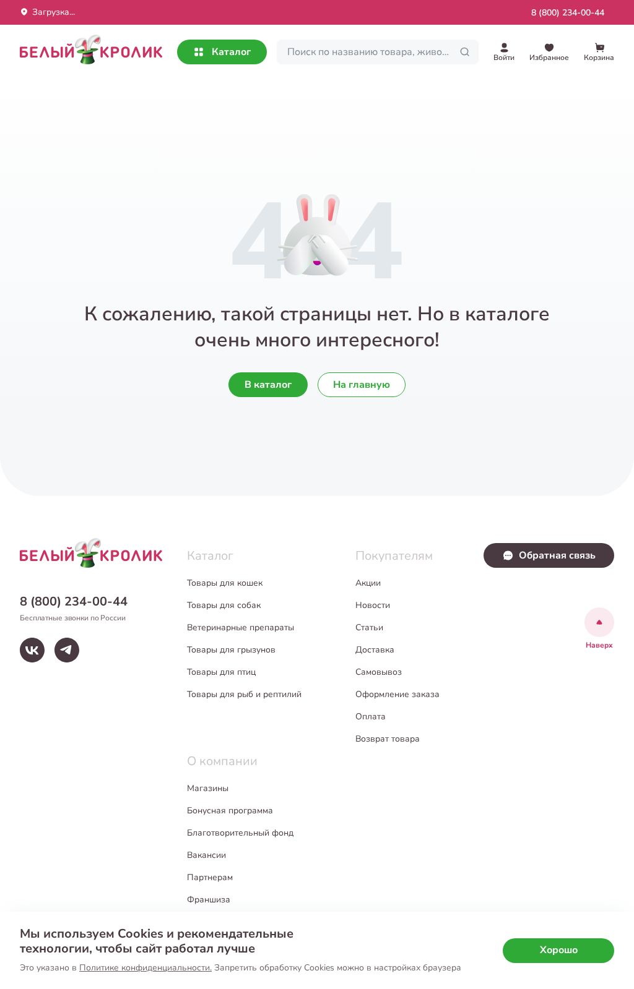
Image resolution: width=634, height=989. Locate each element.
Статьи (369, 627)
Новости (372, 605)
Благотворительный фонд (240, 833)
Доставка (374, 650)
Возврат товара (387, 739)
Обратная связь (557, 555)
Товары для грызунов (231, 650)
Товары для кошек (225, 583)
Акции (368, 583)
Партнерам (210, 877)
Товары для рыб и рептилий (244, 694)
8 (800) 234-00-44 (567, 13)
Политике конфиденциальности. (145, 968)
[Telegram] (66, 650)
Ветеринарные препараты (240, 627)
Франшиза (208, 900)
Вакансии (206, 855)
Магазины (207, 788)
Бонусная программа (230, 810)
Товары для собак (224, 605)
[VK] (32, 650)
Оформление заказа (397, 694)
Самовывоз (378, 672)
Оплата (370, 716)
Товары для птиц (221, 672)
